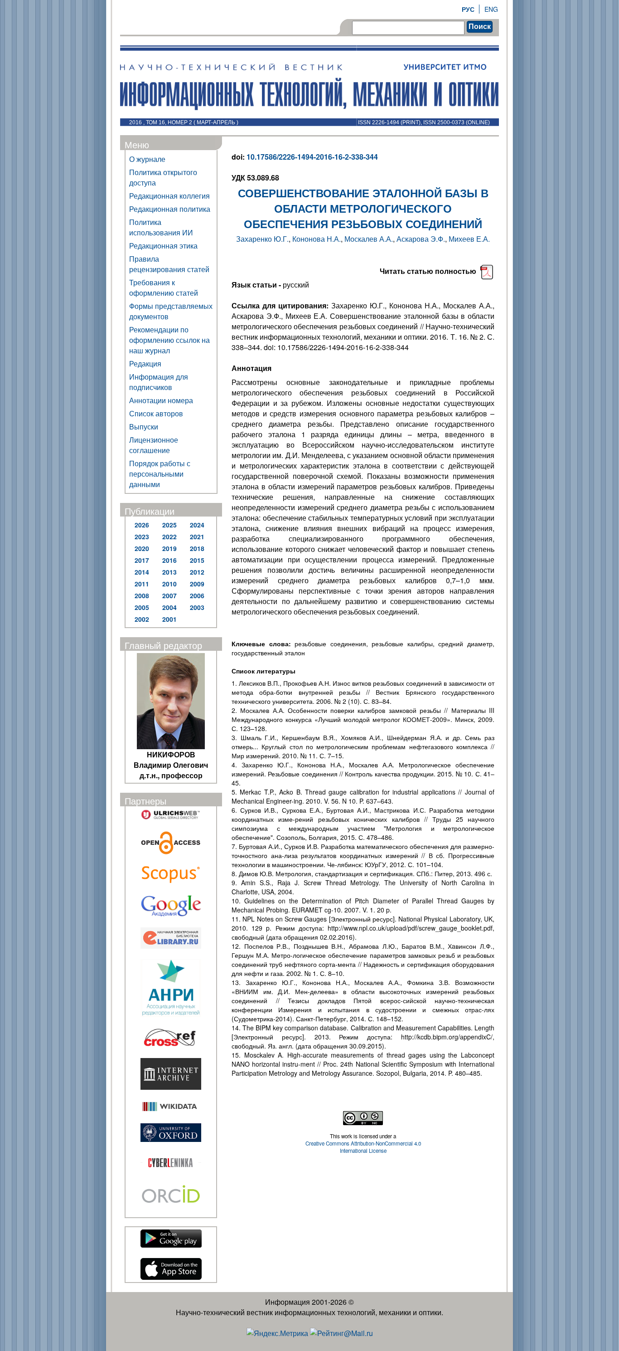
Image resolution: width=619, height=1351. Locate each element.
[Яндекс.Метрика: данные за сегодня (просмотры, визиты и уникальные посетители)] (277, 1333)
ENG (491, 9)
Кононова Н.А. (316, 239)
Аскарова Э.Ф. (421, 239)
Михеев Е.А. (469, 239)
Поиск (480, 26)
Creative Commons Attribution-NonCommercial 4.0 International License (363, 1147)
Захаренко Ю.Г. (262, 239)
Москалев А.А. (368, 239)
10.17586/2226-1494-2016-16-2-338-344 (312, 156)
